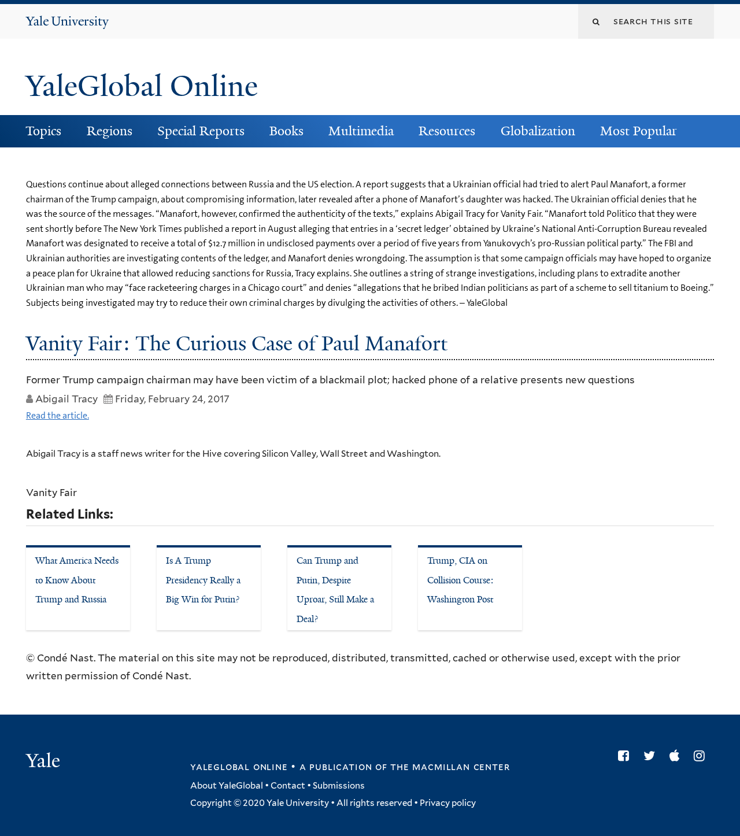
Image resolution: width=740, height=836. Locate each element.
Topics (43, 131)
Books (286, 131)
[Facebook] (626, 755)
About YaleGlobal (226, 785)
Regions (109, 131)
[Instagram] (702, 755)
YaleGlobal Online (141, 86)
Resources (447, 131)
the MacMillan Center (449, 766)
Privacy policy (448, 803)
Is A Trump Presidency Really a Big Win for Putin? (203, 579)
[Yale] (44, 762)
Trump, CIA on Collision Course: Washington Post (460, 579)
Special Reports (201, 131)
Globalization (538, 131)
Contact (288, 785)
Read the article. (57, 415)
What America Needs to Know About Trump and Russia (77, 579)
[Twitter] (652, 755)
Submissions (339, 785)
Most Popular (638, 131)
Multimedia (361, 131)
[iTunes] (677, 755)
